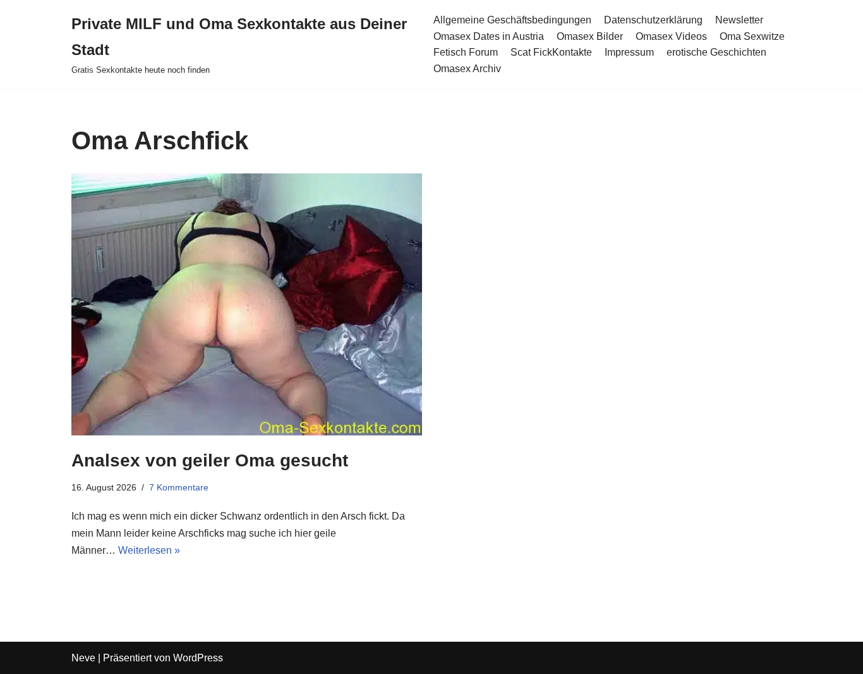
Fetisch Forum (465, 52)
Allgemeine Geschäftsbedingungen (512, 20)
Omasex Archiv (467, 68)
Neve (83, 657)
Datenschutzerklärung (653, 20)
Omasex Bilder (590, 36)
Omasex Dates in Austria (488, 36)
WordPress (198, 657)
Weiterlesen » (149, 550)
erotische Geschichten (716, 52)
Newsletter (739, 20)
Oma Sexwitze (752, 36)
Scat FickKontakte (551, 52)
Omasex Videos (671, 36)
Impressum (629, 52)
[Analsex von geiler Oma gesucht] (246, 304)
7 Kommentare (178, 487)
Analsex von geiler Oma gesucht (209, 460)
